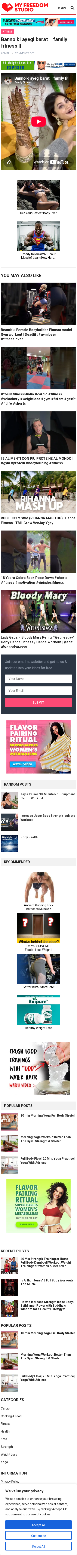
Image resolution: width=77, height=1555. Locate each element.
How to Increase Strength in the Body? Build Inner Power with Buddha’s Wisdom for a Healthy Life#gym (47, 1305)
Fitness (7, 31)
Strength (7, 1446)
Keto (4, 1439)
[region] (38, 1519)
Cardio (5, 1408)
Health (5, 1431)
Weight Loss (9, 1454)
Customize (38, 1536)
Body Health (29, 837)
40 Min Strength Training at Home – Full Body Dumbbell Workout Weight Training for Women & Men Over (46, 1262)
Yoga (4, 1462)
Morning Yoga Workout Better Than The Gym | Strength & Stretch (46, 1356)
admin (5, 53)
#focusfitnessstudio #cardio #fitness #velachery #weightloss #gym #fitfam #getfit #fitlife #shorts (38, 398)
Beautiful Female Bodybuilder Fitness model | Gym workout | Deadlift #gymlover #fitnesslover (37, 334)
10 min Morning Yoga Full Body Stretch (48, 1115)
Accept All (38, 1525)
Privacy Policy (10, 1481)
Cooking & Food (11, 1416)
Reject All (38, 1546)
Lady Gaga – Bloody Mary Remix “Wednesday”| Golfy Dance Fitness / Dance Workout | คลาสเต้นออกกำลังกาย (38, 642)
